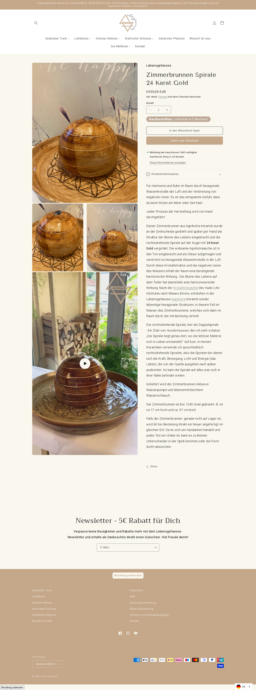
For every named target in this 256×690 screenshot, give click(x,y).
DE (243, 686)
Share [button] (153, 466)
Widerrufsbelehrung (142, 608)
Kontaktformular (42, 621)
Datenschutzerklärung (143, 602)
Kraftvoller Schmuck (44, 608)
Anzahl (150, 103)
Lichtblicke (38, 596)
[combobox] (244, 686)
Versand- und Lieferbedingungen (149, 615)
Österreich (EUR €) (45, 664)
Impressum (136, 590)
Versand (162, 97)
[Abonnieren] (155, 547)
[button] (36, 23)
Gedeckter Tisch (42, 590)
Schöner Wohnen (42, 602)
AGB (132, 596)
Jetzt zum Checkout (185, 140)
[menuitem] (57, 39)
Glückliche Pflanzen (44, 615)
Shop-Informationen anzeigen (168, 162)
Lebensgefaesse (49, 676)
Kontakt (134, 621)
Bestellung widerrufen (12, 687)
